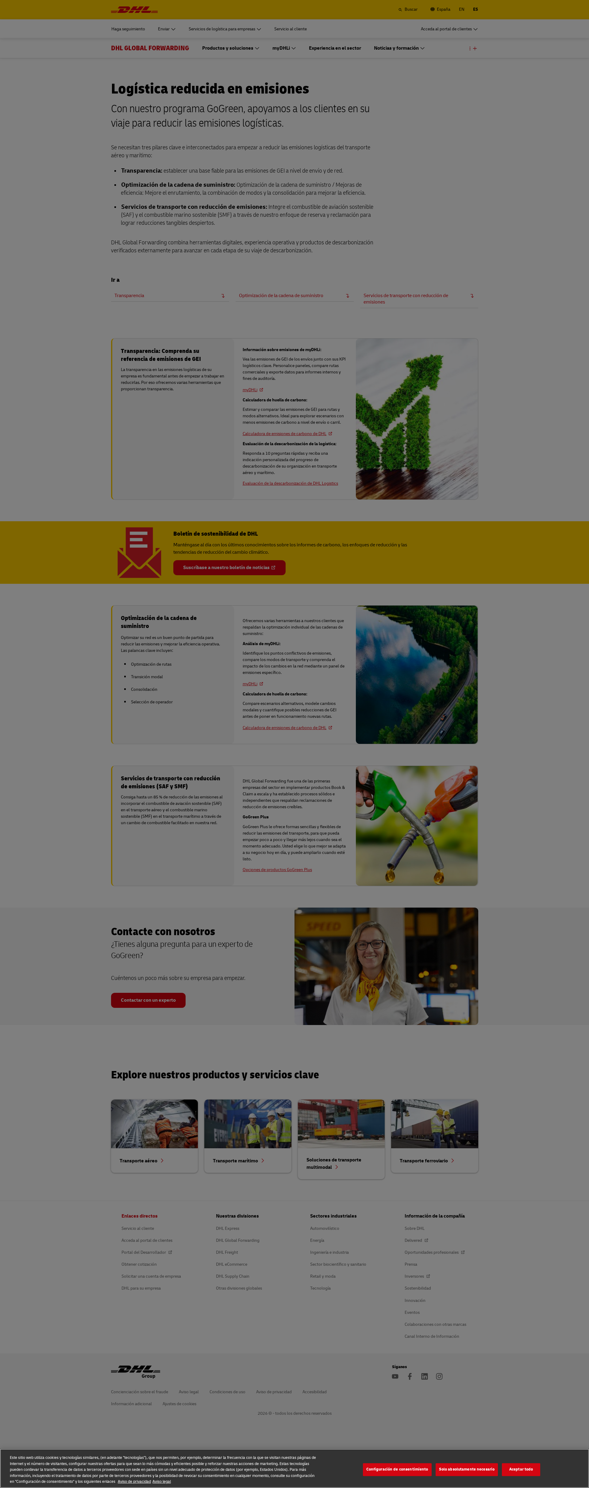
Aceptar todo (521, 1469)
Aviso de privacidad (134, 1481)
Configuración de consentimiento (397, 1469)
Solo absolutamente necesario (467, 1469)
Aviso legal (161, 1481)
